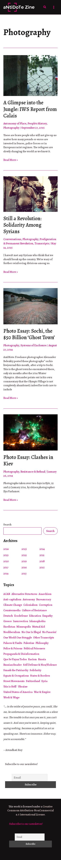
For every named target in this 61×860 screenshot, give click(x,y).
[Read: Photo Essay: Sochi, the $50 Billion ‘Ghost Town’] (30, 306)
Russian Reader (12, 665)
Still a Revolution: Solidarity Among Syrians (22, 225)
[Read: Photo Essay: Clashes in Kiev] (30, 432)
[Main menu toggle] (54, 7)
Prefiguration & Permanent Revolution (29, 241)
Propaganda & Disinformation (21, 654)
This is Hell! (10, 686)
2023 (5, 555)
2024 (42, 549)
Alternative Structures (24, 594)
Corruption (45, 605)
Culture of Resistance (34, 610)
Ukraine (22, 686)
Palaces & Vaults (12, 643)
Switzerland (33, 681)
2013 (24, 573)
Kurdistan (9, 627)
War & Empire (42, 692)
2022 (24, 555)
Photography (11, 128)
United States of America (18, 692)
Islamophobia (37, 621)
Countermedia (12, 610)
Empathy (47, 616)
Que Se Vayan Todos (15, 659)
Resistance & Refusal (33, 472)
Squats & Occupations (16, 676)
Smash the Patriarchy (15, 670)
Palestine (29, 643)
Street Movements (14, 681)
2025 (24, 549)
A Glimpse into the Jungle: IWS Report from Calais (30, 109)
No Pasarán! (49, 632)
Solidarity (35, 670)
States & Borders (40, 676)
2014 (5, 573)
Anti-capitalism (12, 599)
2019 (24, 561)
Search (7, 524)
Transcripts (42, 243)
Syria (44, 681)
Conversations (12, 239)
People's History (37, 123)
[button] (44, 7)
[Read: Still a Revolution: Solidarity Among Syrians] (30, 194)
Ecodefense (21, 616)
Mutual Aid (38, 627)
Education (35, 616)
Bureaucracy (43, 599)
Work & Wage (11, 697)
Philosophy (42, 643)
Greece (7, 621)
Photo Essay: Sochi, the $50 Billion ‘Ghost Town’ (29, 334)
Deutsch (8, 616)
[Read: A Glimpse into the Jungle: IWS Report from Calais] (30, 75)
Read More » (10, 160)
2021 (41, 555)
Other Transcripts (43, 637)
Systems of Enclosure (33, 345)
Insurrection (20, 621)
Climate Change (12, 605)
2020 (6, 561)
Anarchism (45, 594)
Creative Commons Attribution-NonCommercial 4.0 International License (30, 811)
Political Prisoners (34, 648)
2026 (6, 549)
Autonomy (29, 599)
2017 (5, 567)
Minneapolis (23, 627)
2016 (24, 567)
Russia (42, 659)
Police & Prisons (12, 648)
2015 (42, 567)
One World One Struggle (17, 637)
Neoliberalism (11, 632)
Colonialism (30, 605)
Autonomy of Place (14, 123)
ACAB (6, 594)
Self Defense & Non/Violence (40, 665)
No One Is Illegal (31, 632)
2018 (42, 561)
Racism (32, 659)
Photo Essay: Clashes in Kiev (28, 460)
